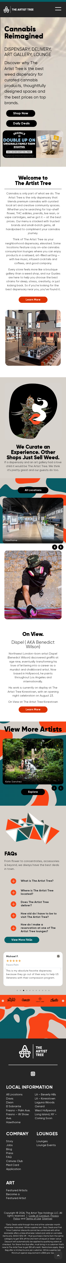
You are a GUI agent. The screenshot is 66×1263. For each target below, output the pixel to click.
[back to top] (58, 1255)
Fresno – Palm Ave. (18, 1110)
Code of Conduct (39, 1216)
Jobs (9, 1145)
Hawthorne (13, 1122)
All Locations (14, 1094)
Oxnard (40, 1106)
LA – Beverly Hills (45, 1094)
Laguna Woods (45, 1102)
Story (9, 1141)
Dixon (9, 1102)
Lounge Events (46, 1145)
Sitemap (47, 1218)
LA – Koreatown (45, 1098)
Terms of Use (33, 1218)
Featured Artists (16, 1190)
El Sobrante (13, 1106)
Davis (9, 1098)
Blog (9, 1149)
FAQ (9, 1157)
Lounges (42, 1141)
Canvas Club (14, 1161)
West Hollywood (45, 1110)
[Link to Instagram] (33, 1074)
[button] (54, 547)
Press (9, 1153)
